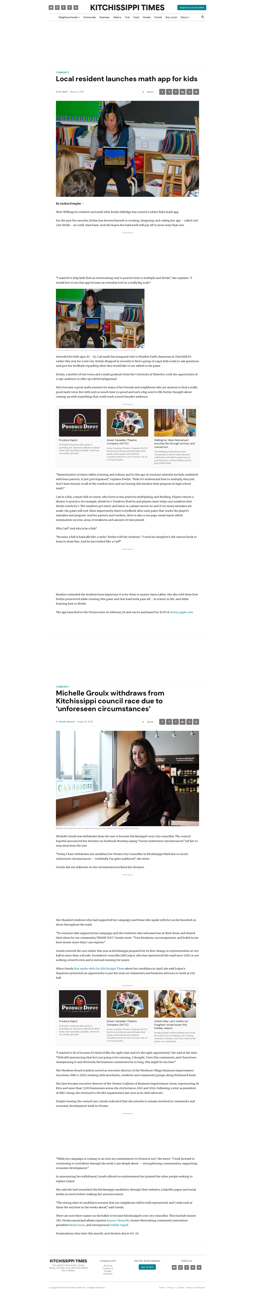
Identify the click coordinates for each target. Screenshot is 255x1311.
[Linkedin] (182, 92)
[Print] (196, 92)
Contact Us (108, 1268)
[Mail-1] (51, 7)
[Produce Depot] (80, 423)
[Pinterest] (176, 92)
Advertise (107, 1273)
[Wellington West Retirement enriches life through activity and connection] (175, 423)
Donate (107, 1271)
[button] (202, 17)
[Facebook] (63, 7)
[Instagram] (57, 7)
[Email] (189, 92)
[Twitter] (69, 7)
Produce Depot (68, 440)
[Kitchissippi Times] (127, 7)
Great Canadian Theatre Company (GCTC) (122, 441)
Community (63, 72)
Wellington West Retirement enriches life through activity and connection (174, 443)
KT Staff (63, 92)
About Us (107, 1265)
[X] (169, 92)
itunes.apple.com (181, 612)
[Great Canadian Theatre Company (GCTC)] (127, 423)
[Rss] (75, 7)
